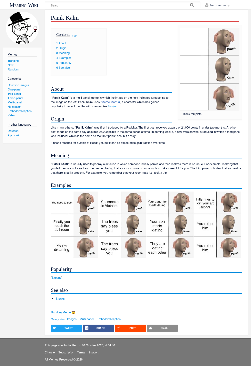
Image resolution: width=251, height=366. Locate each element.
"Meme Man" (109, 102)
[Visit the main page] (22, 28)
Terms (81, 352)
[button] (146, 277)
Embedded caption (109, 319)
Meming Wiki (24, 5)
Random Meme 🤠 (63, 312)
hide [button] (74, 36)
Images (72, 319)
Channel (50, 352)
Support (93, 352)
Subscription (66, 352)
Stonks (112, 106)
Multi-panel (87, 319)
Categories (58, 319)
